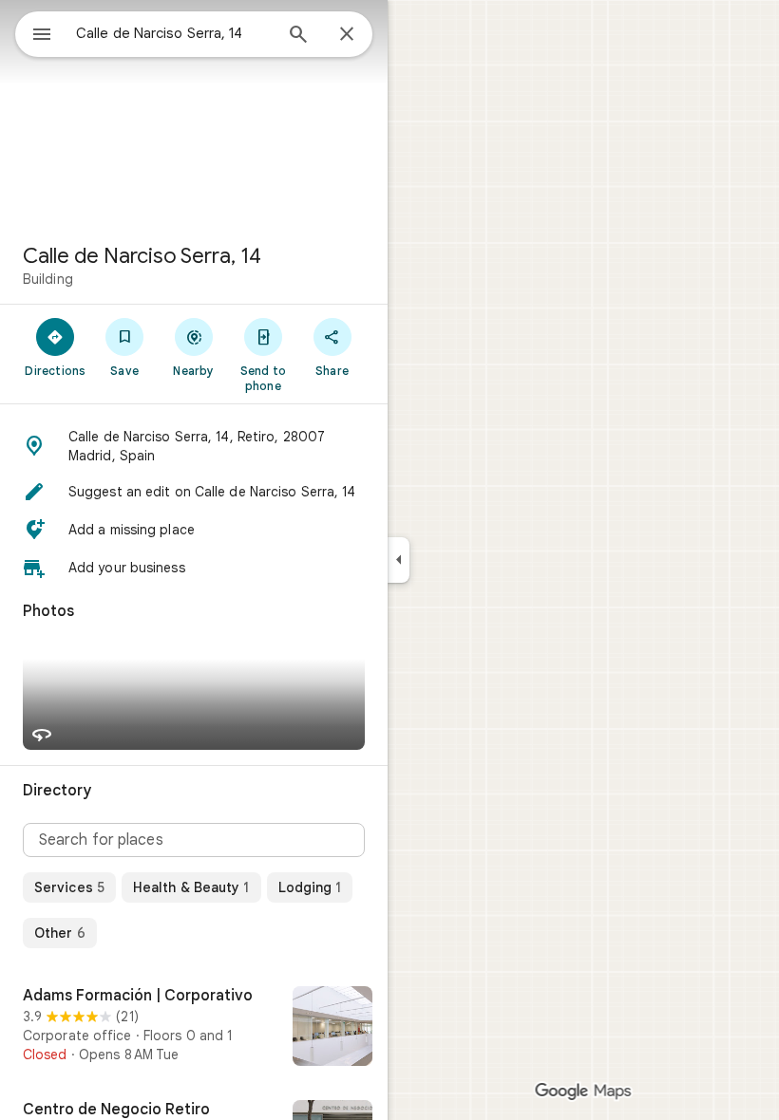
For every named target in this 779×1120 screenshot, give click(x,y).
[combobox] (174, 33)
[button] (194, 446)
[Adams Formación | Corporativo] (194, 1028)
